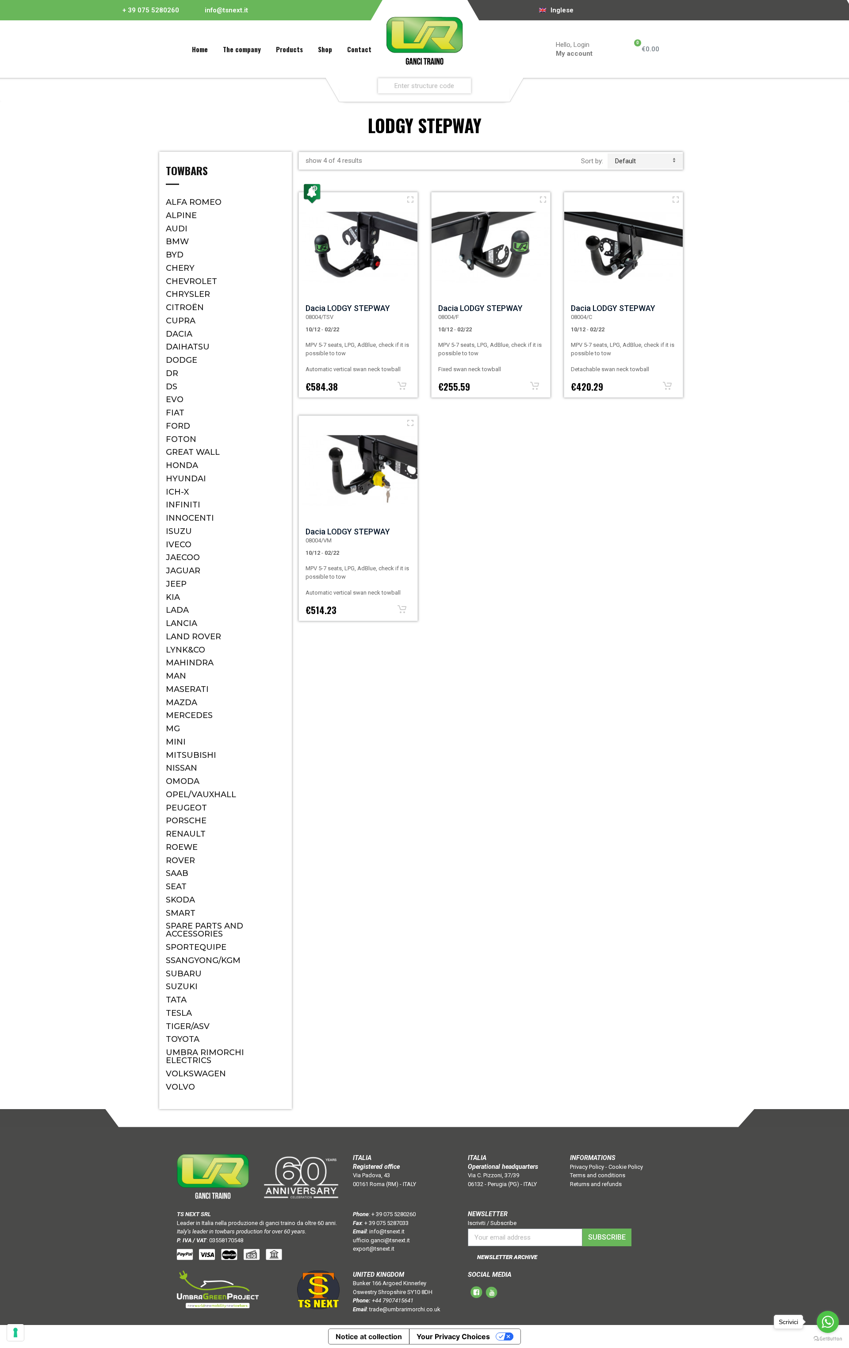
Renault (186, 834)
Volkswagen (196, 1074)
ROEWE (182, 847)
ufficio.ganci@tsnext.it (381, 1240)
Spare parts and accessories (204, 930)
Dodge (181, 360)
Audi (176, 229)
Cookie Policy (625, 1167)
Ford (178, 426)
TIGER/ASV (188, 1026)
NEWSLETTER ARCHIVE (507, 1257)
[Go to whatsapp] (828, 1322)
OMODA (182, 781)
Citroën (185, 307)
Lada (177, 610)
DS (171, 387)
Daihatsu (188, 347)
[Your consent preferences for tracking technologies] (15, 1332)
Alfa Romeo (194, 202)
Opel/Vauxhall (201, 795)
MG (173, 729)
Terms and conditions (597, 1175)
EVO (175, 399)
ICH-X (177, 492)
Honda (182, 465)
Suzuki (182, 987)
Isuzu (179, 531)
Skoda (180, 900)
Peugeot (186, 808)
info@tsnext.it (226, 10)
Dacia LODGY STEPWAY (348, 308)
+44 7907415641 (392, 1300)
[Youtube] (615, 10)
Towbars (187, 171)
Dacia (179, 334)
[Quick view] (410, 199)
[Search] (500, 85)
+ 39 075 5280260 (150, 10)
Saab (177, 873)
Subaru (184, 974)
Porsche (186, 821)
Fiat (175, 413)
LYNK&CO (185, 650)
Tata (176, 1000)
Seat (176, 887)
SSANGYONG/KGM (203, 960)
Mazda (181, 703)
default (625, 161)
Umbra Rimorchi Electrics (205, 1056)
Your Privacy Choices (453, 1336)
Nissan (181, 768)
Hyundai (186, 479)
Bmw (177, 242)
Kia (173, 597)
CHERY (180, 268)
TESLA (179, 1013)
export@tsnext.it (373, 1248)
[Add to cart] (402, 385)
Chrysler (188, 294)
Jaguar (183, 571)
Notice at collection (369, 1336)
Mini (176, 742)
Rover (180, 860)
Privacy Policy (587, 1167)
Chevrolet (191, 281)
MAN (176, 676)
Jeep (176, 584)
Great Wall (193, 452)
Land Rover (193, 637)
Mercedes (189, 715)
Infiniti (183, 505)
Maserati (187, 689)
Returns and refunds (596, 1184)
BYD (175, 255)
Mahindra (190, 663)
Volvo (180, 1087)
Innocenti (190, 518)
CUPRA (180, 321)
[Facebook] (603, 10)
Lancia (181, 623)
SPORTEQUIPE (196, 947)
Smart (180, 913)
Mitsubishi (191, 755)
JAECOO (183, 557)
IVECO (178, 545)
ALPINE (181, 215)
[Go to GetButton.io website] (828, 1339)
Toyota (182, 1039)
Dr (172, 373)
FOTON (181, 439)
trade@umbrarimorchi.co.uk (404, 1309)
